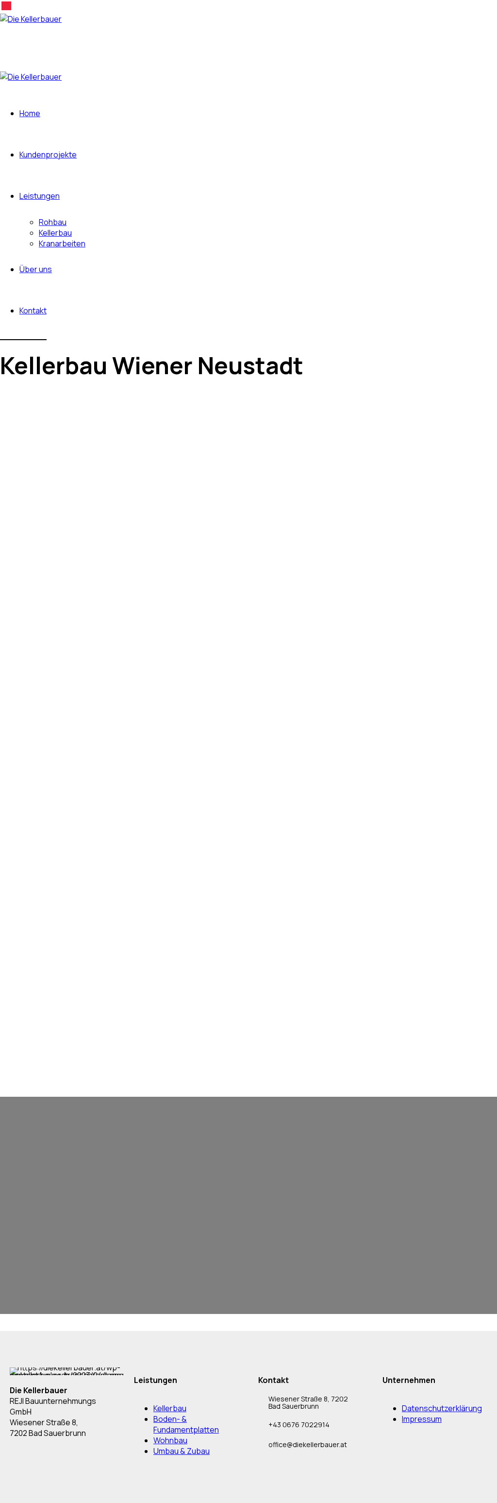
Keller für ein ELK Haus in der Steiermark (74, 855)
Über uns (35, 269)
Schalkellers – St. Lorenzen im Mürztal (71, 1019)
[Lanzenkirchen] (39, 917)
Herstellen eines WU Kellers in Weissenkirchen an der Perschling (113, 896)
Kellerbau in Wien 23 (42, 814)
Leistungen (39, 195)
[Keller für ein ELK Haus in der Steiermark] (83, 835)
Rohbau (52, 222)
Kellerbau (55, 232)
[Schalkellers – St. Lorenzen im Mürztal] (80, 999)
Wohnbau (170, 1440)
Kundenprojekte (48, 154)
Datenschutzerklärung (442, 1408)
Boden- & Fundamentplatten (186, 1424)
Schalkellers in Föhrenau (49, 978)
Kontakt (33, 310)
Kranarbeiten (62, 243)
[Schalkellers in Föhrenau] (56, 958)
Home (29, 113)
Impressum (422, 1419)
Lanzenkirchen (33, 937)
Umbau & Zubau (181, 1451)
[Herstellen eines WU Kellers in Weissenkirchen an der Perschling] (127, 876)
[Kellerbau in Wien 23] (48, 794)
